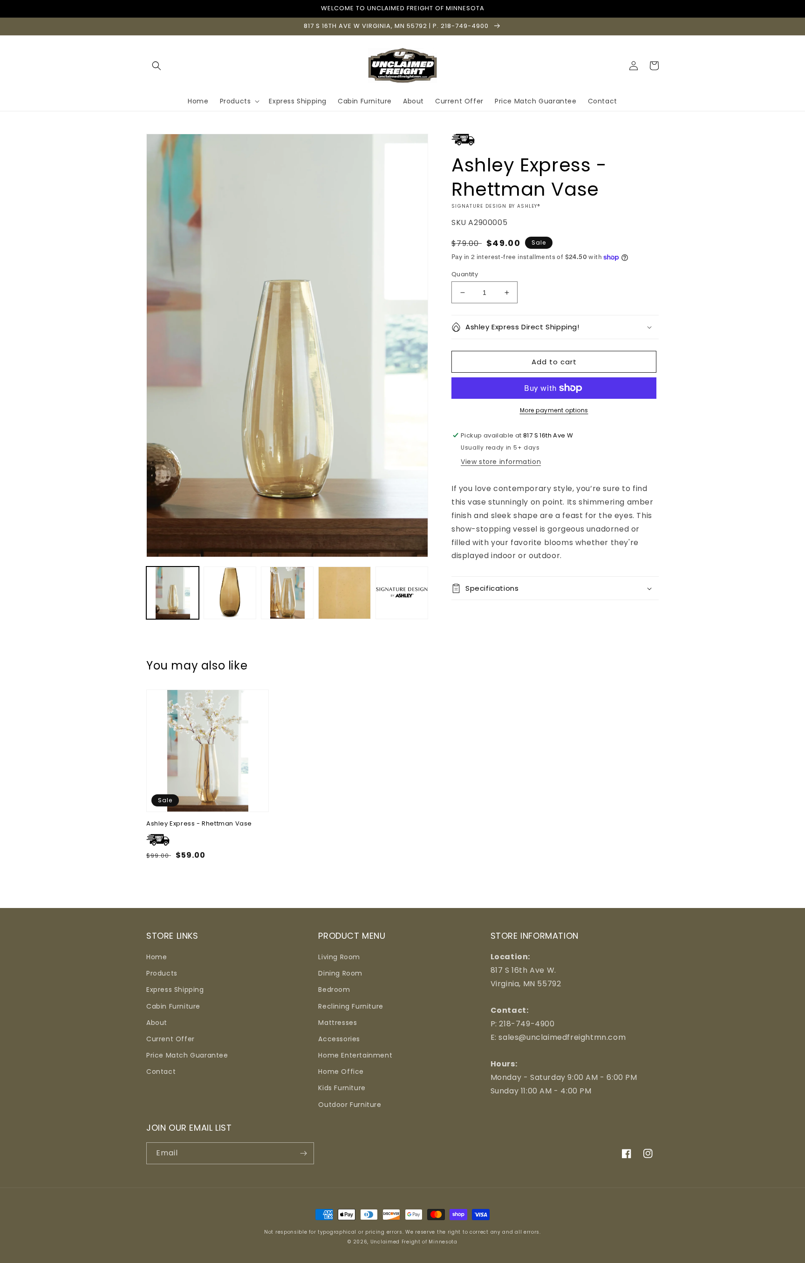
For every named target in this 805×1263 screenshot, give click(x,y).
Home (156, 957)
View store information (501, 461)
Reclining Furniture (350, 1006)
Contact (161, 1071)
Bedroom (334, 989)
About (156, 1022)
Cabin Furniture (173, 1006)
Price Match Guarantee (187, 1055)
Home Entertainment (355, 1055)
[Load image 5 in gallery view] (401, 593)
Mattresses (337, 1022)
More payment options (554, 410)
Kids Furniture (341, 1087)
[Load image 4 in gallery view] (344, 593)
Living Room (339, 957)
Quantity (464, 274)
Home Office (341, 1071)
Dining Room (340, 973)
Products (161, 973)
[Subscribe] (303, 1153)
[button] (156, 65)
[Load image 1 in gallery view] (172, 593)
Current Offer (170, 1039)
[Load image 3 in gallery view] (287, 593)
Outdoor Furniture (349, 1104)
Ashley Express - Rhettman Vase (199, 824)
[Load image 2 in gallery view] (230, 593)
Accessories (339, 1039)
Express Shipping (175, 989)
